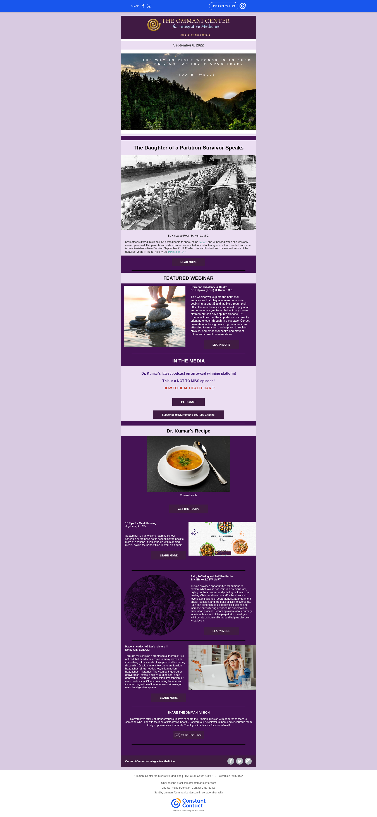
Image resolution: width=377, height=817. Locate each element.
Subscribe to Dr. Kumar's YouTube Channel (188, 414)
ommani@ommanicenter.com (181, 792)
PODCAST (188, 402)
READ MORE (188, 262)
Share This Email (191, 735)
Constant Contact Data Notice (198, 787)
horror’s (203, 242)
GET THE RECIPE (188, 508)
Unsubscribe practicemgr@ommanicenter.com (188, 782)
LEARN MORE (221, 344)
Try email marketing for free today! (188, 811)
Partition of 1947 (177, 251)
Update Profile (169, 787)
